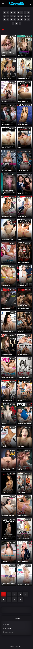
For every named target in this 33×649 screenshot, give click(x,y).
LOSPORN (20, 646)
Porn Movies (8, 628)
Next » (20, 599)
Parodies (7, 625)
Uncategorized (9, 632)
